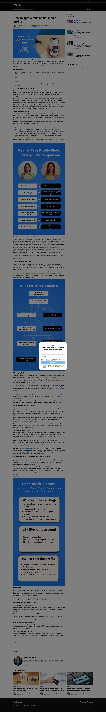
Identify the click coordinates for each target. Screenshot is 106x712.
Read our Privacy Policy (51, 360)
